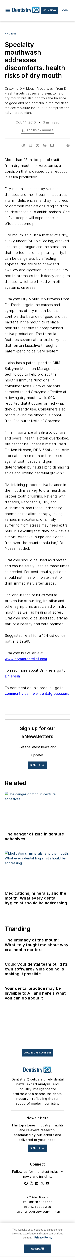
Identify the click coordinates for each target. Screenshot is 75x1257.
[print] (68, 145)
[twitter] (38, 145)
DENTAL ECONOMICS (37, 1206)
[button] (8, 10)
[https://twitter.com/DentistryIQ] (42, 1183)
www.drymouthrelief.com (26, 659)
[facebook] (23, 145)
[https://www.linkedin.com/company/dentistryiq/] (37, 1183)
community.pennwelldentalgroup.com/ (37, 693)
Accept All (37, 1248)
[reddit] (45, 145)
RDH (57, 1211)
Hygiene (10, 33)
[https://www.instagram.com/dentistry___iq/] (31, 1183)
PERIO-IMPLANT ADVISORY (32, 1211)
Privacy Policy (43, 1237)
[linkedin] (30, 145)
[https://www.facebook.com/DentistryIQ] (26, 1183)
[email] (52, 145)
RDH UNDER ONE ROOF (37, 1202)
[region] (37, 1240)
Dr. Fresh (12, 676)
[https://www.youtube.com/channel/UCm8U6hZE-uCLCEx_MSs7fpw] (48, 1183)
